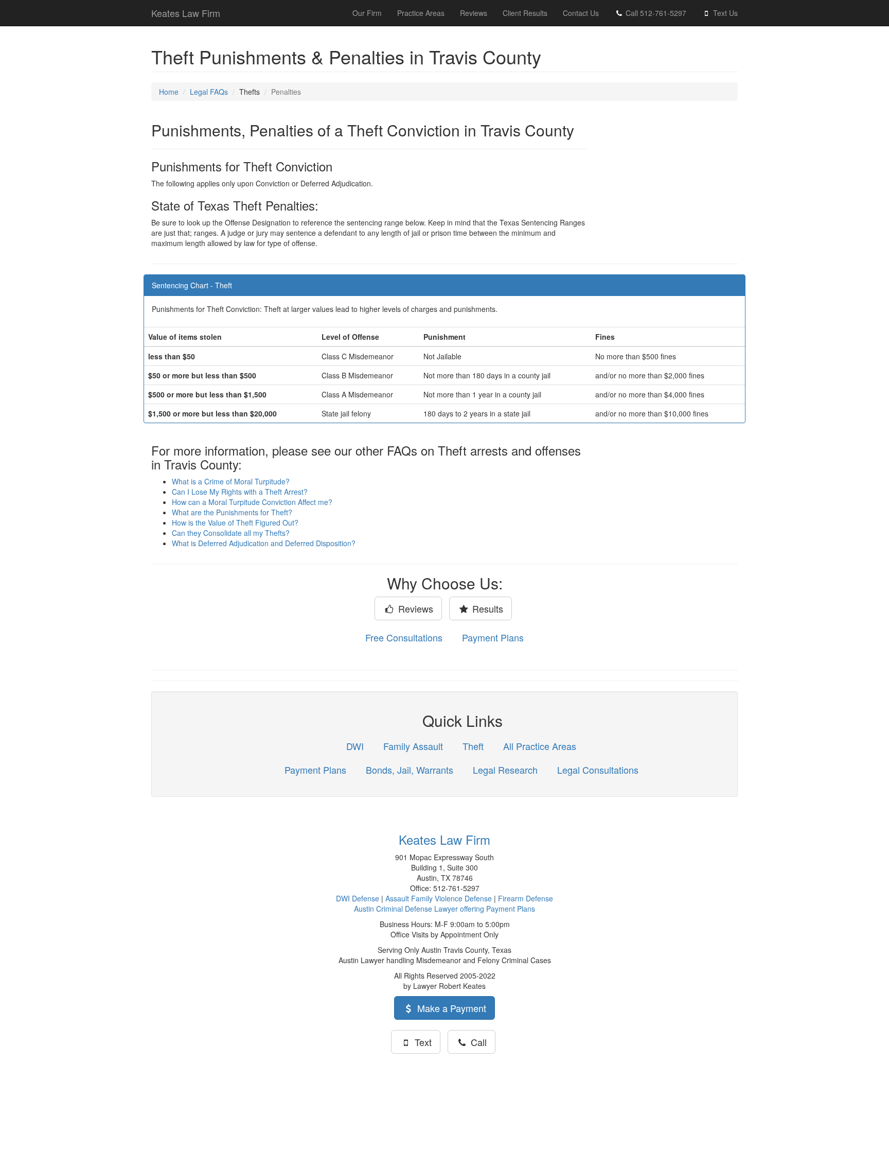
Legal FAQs (209, 91)
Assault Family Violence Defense (438, 898)
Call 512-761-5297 (655, 13)
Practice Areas (420, 13)
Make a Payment (450, 1008)
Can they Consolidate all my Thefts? (231, 533)
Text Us (724, 13)
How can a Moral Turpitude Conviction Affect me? (252, 502)
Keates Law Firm (185, 13)
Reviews (473, 13)
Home (169, 91)
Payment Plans (493, 637)
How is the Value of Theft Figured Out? (235, 522)
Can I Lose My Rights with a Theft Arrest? (240, 491)
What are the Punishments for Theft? (232, 512)
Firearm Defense (525, 898)
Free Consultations (403, 637)
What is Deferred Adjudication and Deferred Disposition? (263, 543)
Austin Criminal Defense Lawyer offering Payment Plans (444, 908)
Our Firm (367, 13)
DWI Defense (357, 898)
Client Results (525, 13)
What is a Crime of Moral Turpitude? (231, 481)
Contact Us (581, 13)
